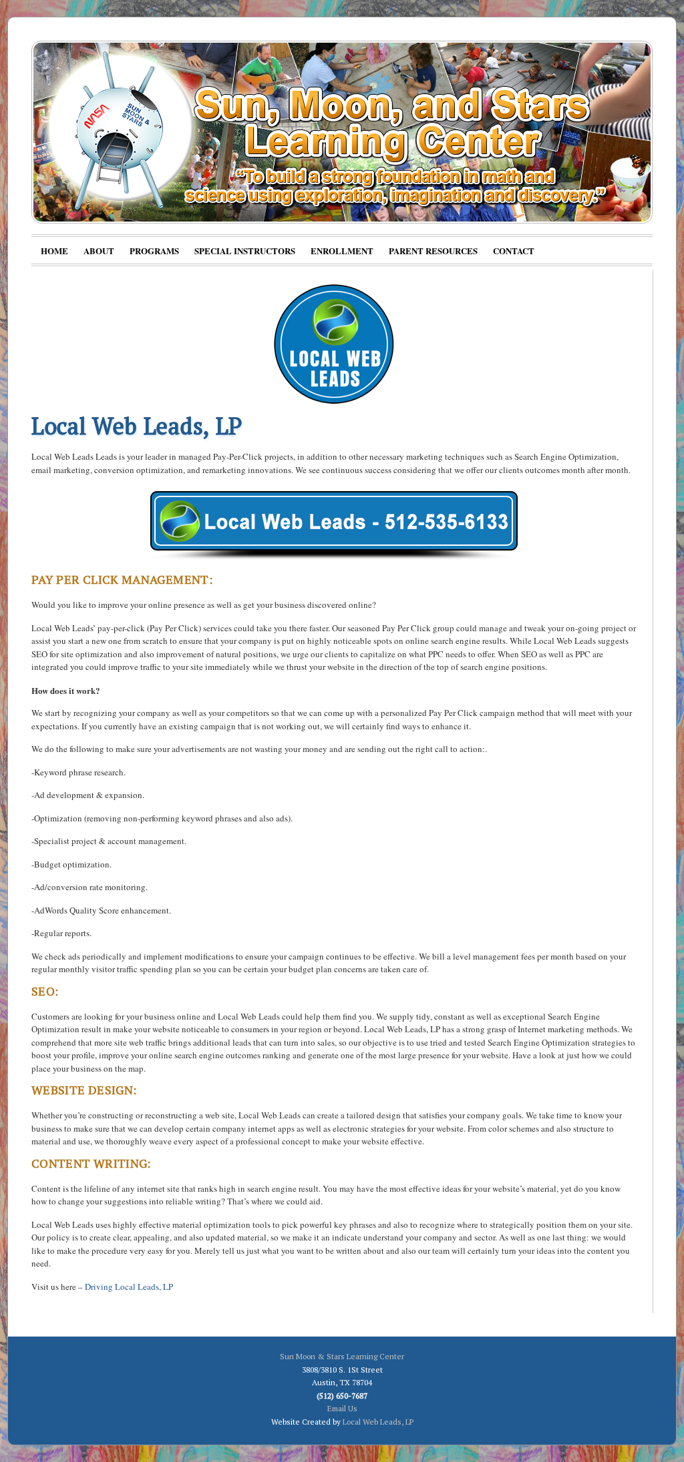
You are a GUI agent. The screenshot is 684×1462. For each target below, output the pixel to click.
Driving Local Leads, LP (129, 1287)
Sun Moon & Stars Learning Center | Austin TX (342, 132)
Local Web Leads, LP (378, 1422)
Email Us (342, 1408)
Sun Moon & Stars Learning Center (342, 1356)
